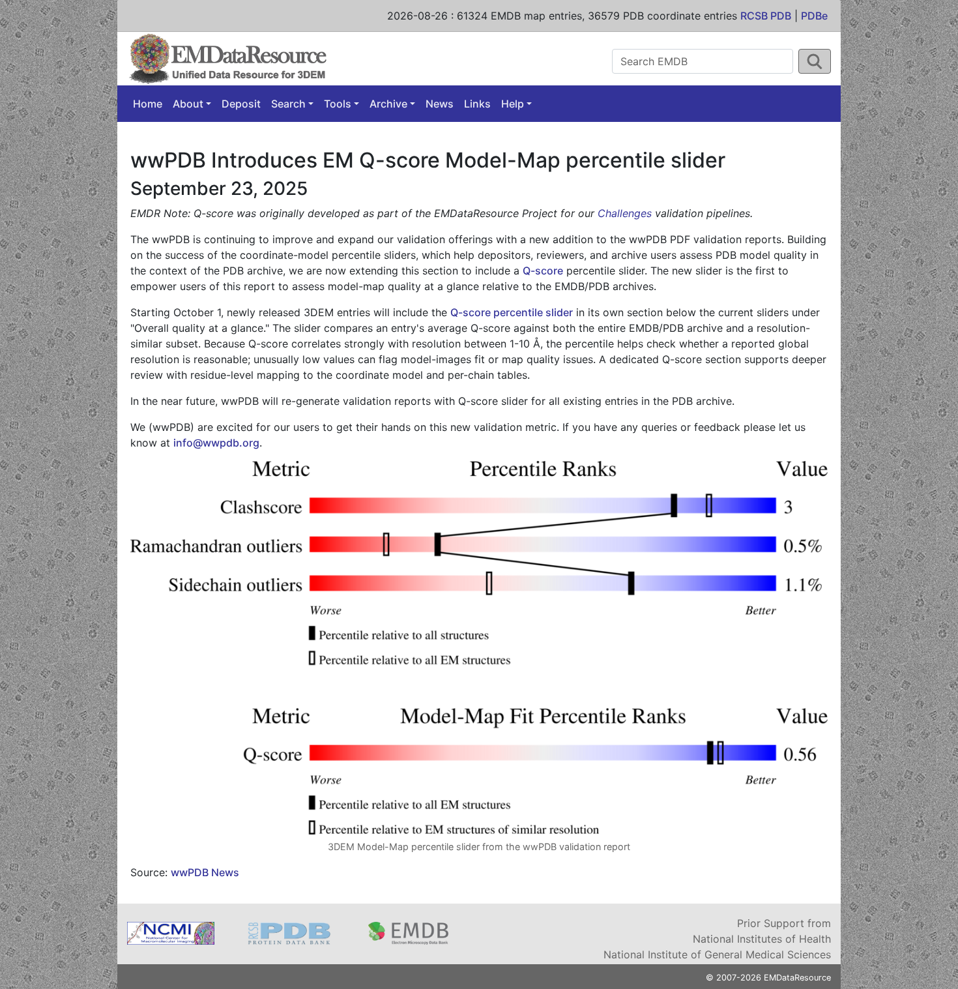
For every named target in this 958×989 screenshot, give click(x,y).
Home (147, 103)
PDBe (814, 15)
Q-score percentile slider (511, 312)
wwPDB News (205, 872)
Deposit (241, 103)
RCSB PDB (765, 15)
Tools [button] (337, 103)
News (440, 103)
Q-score (543, 270)
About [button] (188, 103)
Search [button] (288, 103)
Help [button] (512, 103)
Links (477, 103)
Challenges (625, 213)
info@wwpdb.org (216, 442)
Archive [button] (388, 103)
